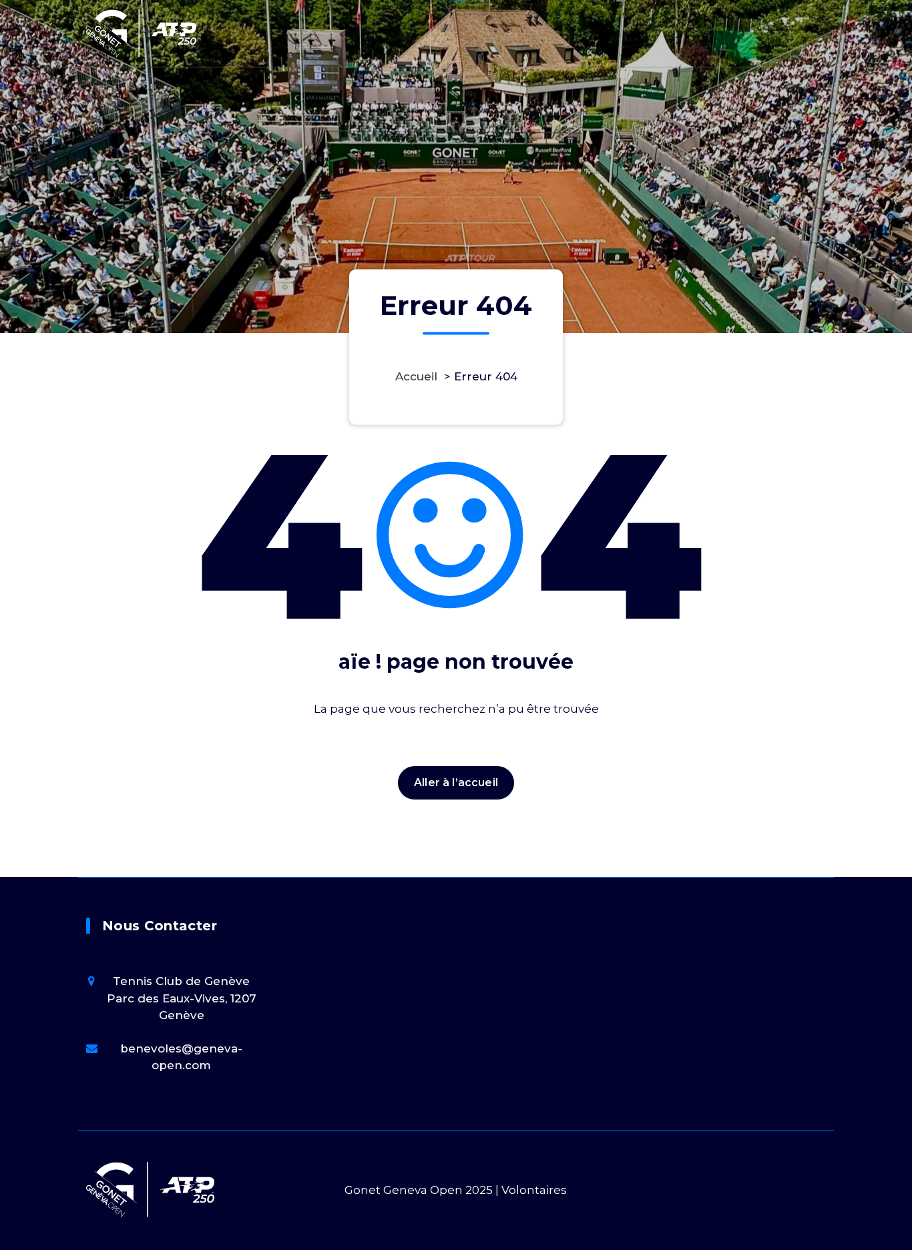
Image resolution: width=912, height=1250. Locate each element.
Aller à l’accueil (456, 782)
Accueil (416, 376)
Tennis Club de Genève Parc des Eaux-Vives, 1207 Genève (181, 998)
